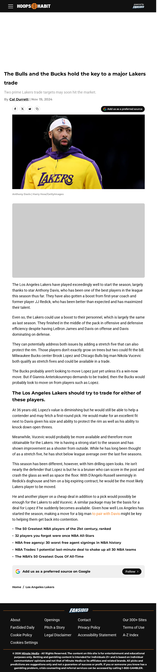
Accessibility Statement (97, 635)
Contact (84, 620)
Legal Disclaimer (57, 635)
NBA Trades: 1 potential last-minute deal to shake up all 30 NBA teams (75, 550)
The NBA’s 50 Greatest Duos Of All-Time (49, 556)
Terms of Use (134, 627)
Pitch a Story (54, 627)
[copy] (37, 109)
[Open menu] (10, 6)
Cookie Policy (21, 635)
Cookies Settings (24, 642)
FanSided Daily (22, 627)
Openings (52, 620)
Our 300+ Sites (135, 620)
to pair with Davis (105, 514)
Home (16, 587)
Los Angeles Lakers (40, 587)
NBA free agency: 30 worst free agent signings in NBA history (68, 543)
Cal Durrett (19, 99)
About (15, 620)
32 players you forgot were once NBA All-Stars (54, 536)
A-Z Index (130, 635)
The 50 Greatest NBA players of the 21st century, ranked (63, 529)
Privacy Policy (89, 627)
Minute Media (30, 653)
